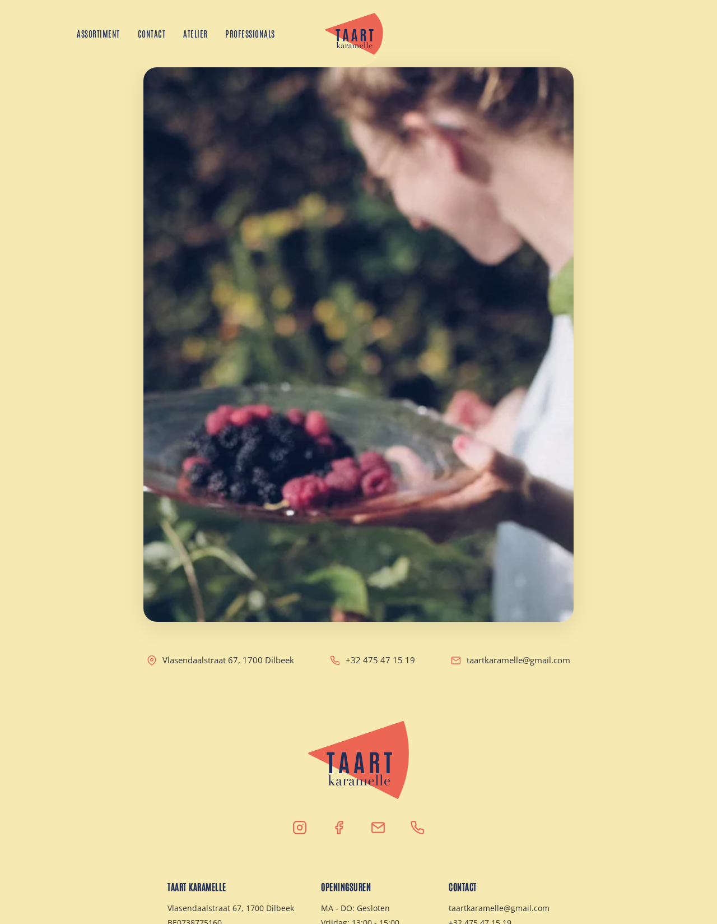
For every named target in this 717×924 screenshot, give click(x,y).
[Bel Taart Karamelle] (417, 827)
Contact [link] (152, 33)
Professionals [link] (251, 33)
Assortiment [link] (98, 33)
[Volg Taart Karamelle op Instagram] (300, 827)
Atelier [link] (195, 33)
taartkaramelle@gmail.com (518, 660)
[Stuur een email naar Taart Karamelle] (378, 827)
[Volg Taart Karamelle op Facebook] (339, 827)
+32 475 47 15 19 (380, 660)
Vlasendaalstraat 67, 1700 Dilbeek (228, 660)
